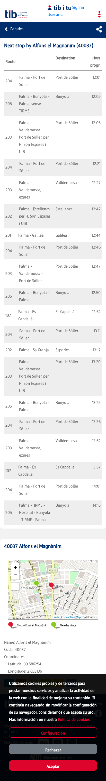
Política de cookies (74, 719)
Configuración (53, 733)
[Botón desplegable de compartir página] (99, 29)
